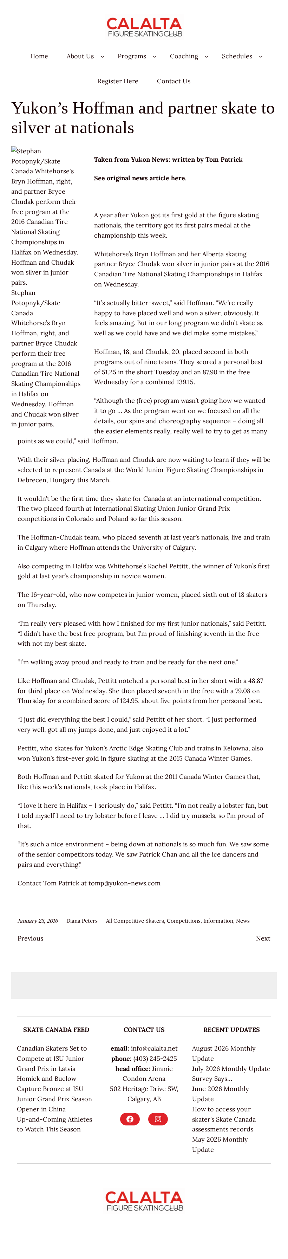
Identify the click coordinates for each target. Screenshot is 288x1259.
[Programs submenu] (155, 56)
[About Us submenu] (102, 56)
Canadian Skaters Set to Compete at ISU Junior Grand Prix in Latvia (52, 1058)
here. (178, 178)
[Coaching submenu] (207, 56)
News (243, 920)
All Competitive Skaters (135, 920)
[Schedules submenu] (261, 56)
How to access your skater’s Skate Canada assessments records (224, 1119)
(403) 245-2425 (155, 1058)
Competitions (184, 920)
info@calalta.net (154, 1048)
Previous (30, 938)
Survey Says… (212, 1078)
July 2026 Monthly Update (231, 1069)
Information (218, 920)
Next (263, 938)
